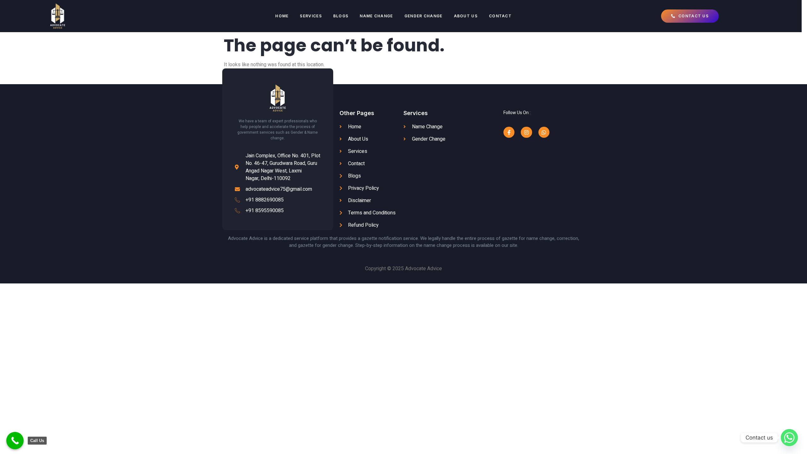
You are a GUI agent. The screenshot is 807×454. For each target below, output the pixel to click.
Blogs (341, 16)
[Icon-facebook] (508, 132)
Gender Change (423, 16)
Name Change (376, 16)
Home (281, 16)
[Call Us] (15, 440)
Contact (500, 16)
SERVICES (311, 16)
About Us (466, 16)
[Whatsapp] (543, 132)
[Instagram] (526, 132)
